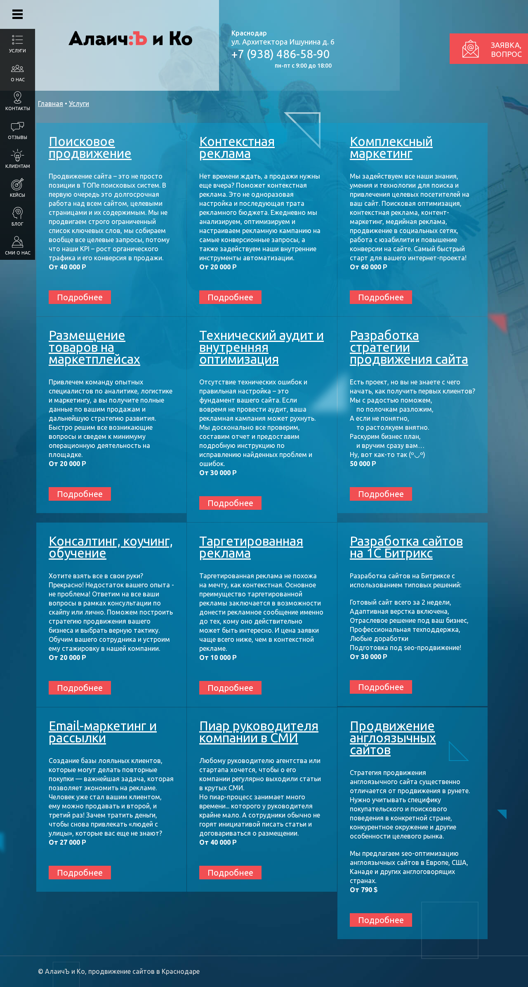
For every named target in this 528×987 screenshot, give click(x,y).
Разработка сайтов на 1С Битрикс (406, 547)
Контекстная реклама (237, 147)
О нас (18, 79)
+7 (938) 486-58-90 (280, 53)
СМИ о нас (18, 252)
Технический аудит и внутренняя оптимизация (261, 347)
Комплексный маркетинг (391, 147)
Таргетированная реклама (251, 547)
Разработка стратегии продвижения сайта (409, 347)
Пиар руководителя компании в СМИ (258, 731)
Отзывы (17, 137)
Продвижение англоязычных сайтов (393, 737)
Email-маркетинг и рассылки (103, 731)
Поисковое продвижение (90, 147)
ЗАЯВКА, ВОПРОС (506, 49)
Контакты (17, 108)
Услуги (17, 50)
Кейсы (17, 195)
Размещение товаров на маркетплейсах (94, 347)
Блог (18, 223)
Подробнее (80, 297)
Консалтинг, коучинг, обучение (111, 547)
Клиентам (17, 166)
